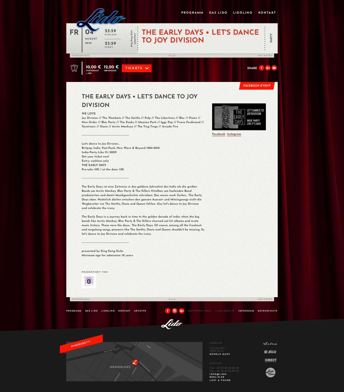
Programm (192, 12)
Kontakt (267, 12)
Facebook (218, 134)
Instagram (234, 134)
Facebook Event (257, 85)
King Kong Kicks (132, 38)
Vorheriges (81, 56)
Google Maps (220, 354)
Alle (172, 56)
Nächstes (265, 56)
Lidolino (243, 12)
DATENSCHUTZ (268, 311)
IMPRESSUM (246, 311)
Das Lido (218, 12)
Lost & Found (220, 380)
